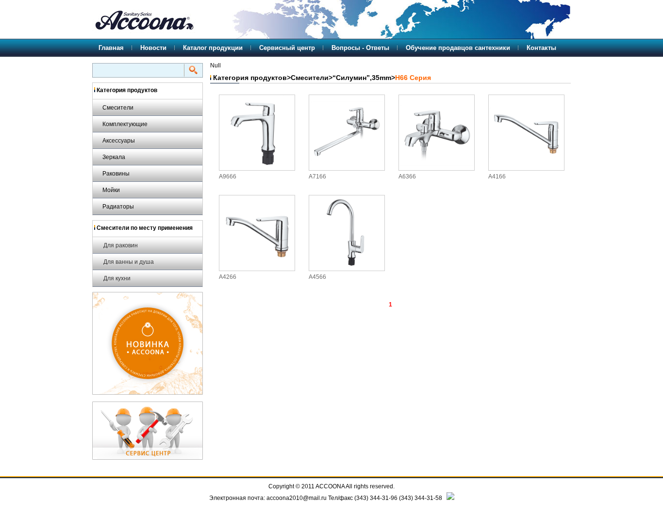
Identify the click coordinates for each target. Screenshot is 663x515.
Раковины (116, 173)
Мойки (111, 190)
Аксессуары (118, 140)
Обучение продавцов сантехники (458, 47)
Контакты (541, 47)
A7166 (317, 176)
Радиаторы (118, 206)
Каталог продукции (213, 47)
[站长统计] (450, 498)
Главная (111, 47)
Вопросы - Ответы (360, 47)
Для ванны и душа (128, 261)
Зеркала (113, 157)
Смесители (117, 107)
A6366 (407, 176)
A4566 (317, 277)
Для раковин (120, 245)
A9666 (227, 176)
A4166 (497, 176)
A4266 (227, 277)
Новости (153, 47)
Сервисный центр (287, 47)
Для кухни (117, 278)
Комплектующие (125, 124)
